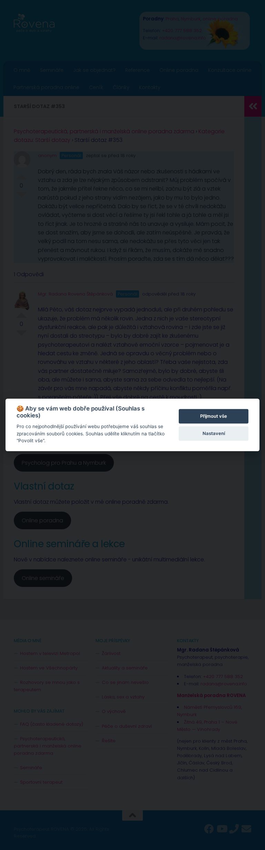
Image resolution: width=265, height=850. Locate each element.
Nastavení (214, 433)
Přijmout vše (213, 416)
